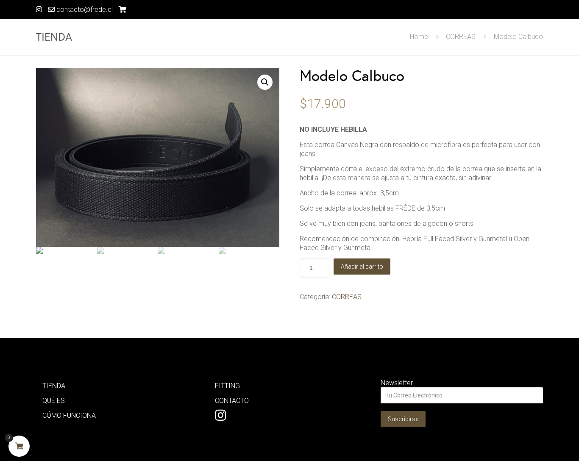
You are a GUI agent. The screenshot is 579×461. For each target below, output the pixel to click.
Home (419, 37)
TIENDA (53, 386)
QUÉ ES (53, 401)
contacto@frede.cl (84, 10)
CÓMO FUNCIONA (69, 415)
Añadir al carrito (362, 266)
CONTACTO (232, 401)
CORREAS (461, 37)
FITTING (227, 386)
